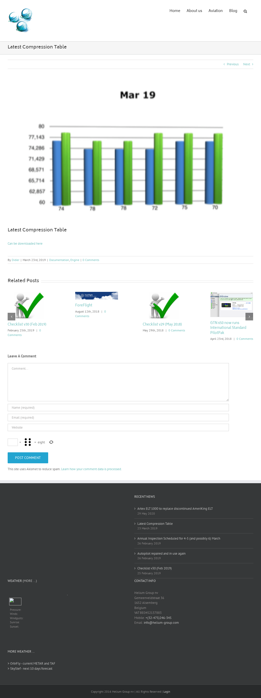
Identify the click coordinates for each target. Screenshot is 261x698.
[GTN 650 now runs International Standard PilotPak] (231, 304)
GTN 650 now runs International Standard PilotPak (228, 328)
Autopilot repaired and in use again (161, 553)
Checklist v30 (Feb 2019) (27, 325)
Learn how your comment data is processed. (91, 469)
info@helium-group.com (161, 622)
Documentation (59, 260)
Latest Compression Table (155, 523)
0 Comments (91, 260)
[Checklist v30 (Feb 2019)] (29, 305)
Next (246, 64)
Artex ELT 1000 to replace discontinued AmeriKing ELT (175, 508)
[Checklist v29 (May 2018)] (164, 305)
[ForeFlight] (96, 295)
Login (166, 691)
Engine (74, 260)
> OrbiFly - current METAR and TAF (31, 663)
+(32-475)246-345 (159, 618)
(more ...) (30, 581)
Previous (233, 64)
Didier (15, 260)
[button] (245, 10)
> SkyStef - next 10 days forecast (30, 668)
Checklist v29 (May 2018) (162, 325)
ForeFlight (83, 306)
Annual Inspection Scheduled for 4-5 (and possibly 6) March (178, 538)
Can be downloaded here (25, 243)
